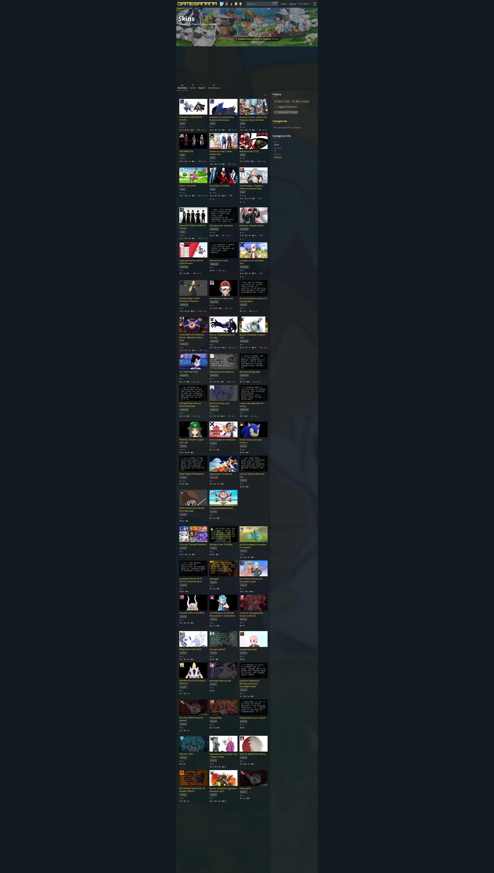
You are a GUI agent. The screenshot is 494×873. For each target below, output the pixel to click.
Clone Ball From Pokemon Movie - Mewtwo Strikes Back (191, 337)
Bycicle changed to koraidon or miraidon (253, 546)
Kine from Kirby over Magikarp (219, 405)
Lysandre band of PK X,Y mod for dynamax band (191, 580)
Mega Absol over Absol (190, 649)
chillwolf (278, 157)
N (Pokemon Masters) (190, 822)
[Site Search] (275, 4)
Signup (292, 3)
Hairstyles (214, 578)
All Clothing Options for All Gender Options (192, 789)
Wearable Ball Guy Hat (220, 680)
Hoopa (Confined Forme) (221, 508)
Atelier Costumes (187, 185)
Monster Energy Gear (250, 371)
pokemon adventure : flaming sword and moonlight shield (250, 683)
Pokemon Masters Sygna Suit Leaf (191, 441)
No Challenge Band (188, 371)
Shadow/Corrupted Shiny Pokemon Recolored (221, 118)
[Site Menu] (315, 4)
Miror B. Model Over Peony (253, 754)
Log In (284, 3)
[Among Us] (231, 3)
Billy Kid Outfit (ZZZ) (249, 151)
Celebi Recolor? (216, 858)
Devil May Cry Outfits (219, 185)
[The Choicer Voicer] (221, 3)
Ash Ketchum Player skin (221, 298)
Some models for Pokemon (222, 439)
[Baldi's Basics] (240, 3)
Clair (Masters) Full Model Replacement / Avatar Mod (222, 614)
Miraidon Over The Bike (220, 544)
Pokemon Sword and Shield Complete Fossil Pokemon (253, 824)
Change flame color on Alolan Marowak (190, 405)
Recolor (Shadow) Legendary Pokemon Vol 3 (223, 789)
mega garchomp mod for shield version (191, 262)
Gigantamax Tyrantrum (220, 474)
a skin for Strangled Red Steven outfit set (251, 614)
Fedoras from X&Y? (188, 858)
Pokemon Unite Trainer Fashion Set (220, 153)
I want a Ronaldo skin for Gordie (252, 405)
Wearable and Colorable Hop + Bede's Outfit (223, 755)
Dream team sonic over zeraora (251, 441)
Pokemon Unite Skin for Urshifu (190, 118)
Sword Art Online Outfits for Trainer (192, 227)
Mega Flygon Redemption (191, 474)
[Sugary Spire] (236, 3)
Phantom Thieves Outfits (252, 225)
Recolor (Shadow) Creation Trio (252, 336)
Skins (277, 39)
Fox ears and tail (217, 649)
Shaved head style (248, 649)
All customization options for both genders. (253, 299)
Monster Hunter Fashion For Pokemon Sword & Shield (253, 118)
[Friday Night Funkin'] (226, 3)
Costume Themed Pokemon (192, 544)
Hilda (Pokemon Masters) (221, 371)
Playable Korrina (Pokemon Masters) (192, 682)
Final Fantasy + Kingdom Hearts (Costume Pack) (251, 187)
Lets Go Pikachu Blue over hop (252, 475)
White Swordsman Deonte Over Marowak (192, 509)
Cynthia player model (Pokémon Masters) (189, 299)
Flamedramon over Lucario (252, 717)
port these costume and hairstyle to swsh (251, 580)
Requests (267, 39)
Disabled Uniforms (249, 858)
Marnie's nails (186, 754)
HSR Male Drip (186, 151)
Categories (280, 121)
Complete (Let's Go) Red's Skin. (252, 262)
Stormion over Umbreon (221, 225)
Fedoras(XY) (245, 788)
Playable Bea (215, 717)
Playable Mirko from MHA (191, 613)
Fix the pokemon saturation (222, 822)
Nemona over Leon (218, 260)
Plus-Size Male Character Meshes (191, 719)
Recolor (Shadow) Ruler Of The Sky (222, 336)
